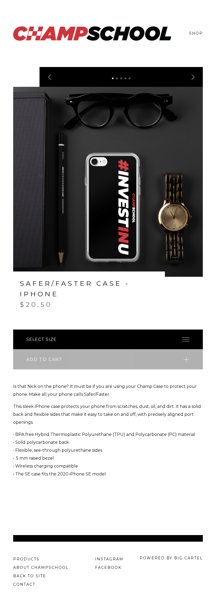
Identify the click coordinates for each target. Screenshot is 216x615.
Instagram (109, 559)
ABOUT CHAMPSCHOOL (41, 567)
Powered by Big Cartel (171, 558)
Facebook (108, 567)
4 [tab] (125, 78)
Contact (24, 584)
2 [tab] (117, 78)
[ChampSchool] (92, 33)
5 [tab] (129, 78)
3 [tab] (121, 78)
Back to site (29, 576)
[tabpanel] (108, 182)
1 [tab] (113, 78)
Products (26, 559)
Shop (196, 33)
